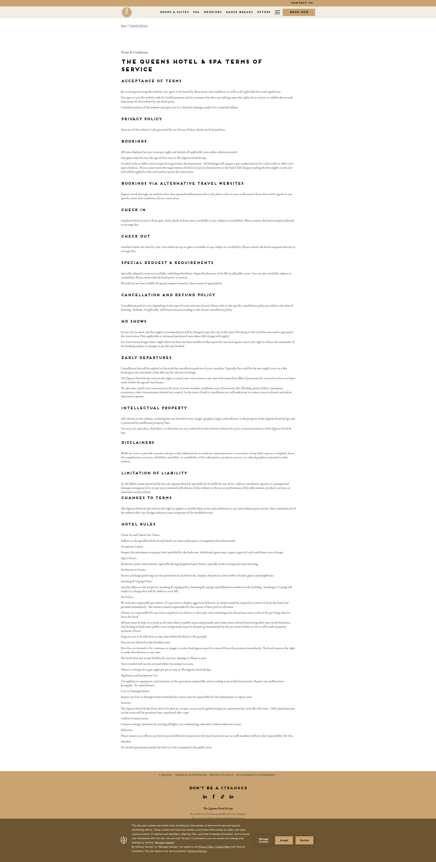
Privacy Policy (221, 775)
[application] (218, 840)
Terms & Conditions (191, 775)
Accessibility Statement (255, 775)
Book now (299, 12)
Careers (165, 775)
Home (123, 25)
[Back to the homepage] (127, 12)
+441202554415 (201, 818)
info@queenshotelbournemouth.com (229, 818)
